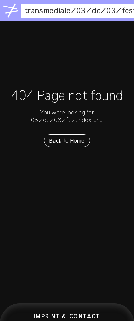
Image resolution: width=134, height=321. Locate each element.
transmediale (48, 10)
